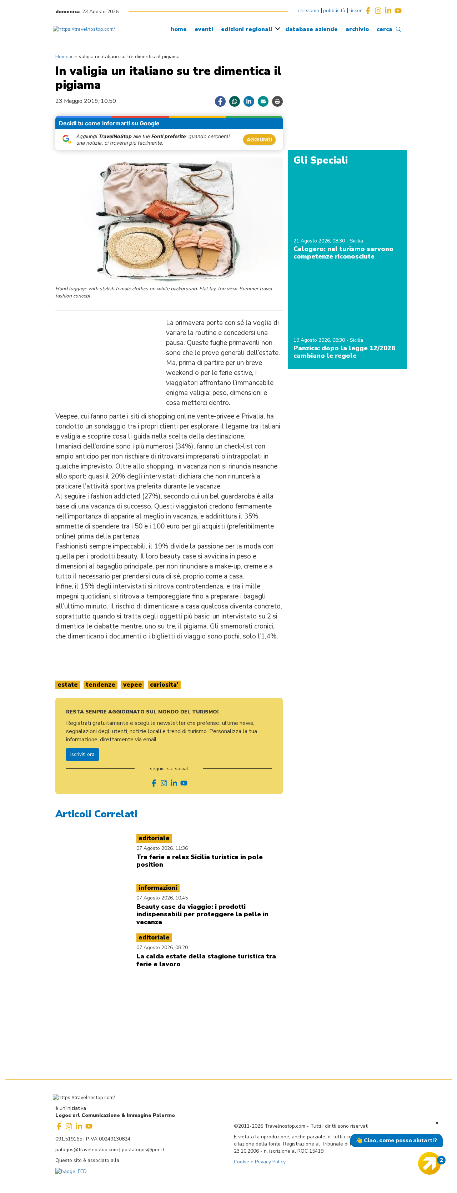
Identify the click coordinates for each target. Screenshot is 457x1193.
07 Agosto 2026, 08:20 (162, 947)
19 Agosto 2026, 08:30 (319, 340)
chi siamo (308, 10)
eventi (204, 29)
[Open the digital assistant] (429, 1163)
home (179, 29)
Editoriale (154, 838)
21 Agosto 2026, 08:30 (319, 240)
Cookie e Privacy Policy (260, 1161)
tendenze (100, 685)
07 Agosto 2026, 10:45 (162, 897)
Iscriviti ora (82, 754)
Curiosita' (164, 685)
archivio (357, 29)
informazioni (158, 888)
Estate (67, 685)
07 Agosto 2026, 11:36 (162, 848)
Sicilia (356, 240)
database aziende (311, 29)
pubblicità (334, 10)
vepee (132, 685)
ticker (355, 10)
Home (62, 56)
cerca (384, 29)
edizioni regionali (246, 29)
